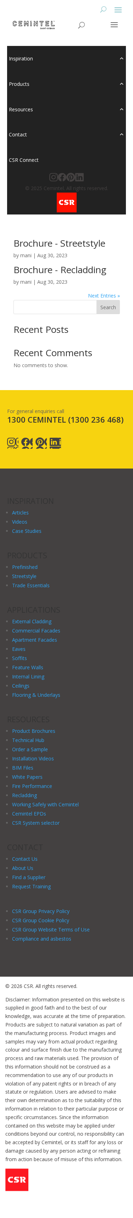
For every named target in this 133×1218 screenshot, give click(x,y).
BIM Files (22, 767)
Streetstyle (24, 576)
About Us (22, 868)
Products (19, 84)
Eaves (19, 649)
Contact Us (25, 858)
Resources (21, 109)
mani (26, 255)
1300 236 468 (96, 419)
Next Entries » (104, 295)
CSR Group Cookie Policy (40, 920)
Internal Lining (28, 676)
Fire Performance (32, 786)
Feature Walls (27, 667)
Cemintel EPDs (29, 813)
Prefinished (25, 567)
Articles (20, 512)
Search (108, 307)
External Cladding (31, 621)
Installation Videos (33, 758)
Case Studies (26, 531)
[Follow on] (12, 443)
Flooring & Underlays (36, 695)
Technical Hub (28, 740)
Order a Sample (30, 749)
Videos (19, 521)
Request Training (31, 886)
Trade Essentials (31, 585)
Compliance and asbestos (41, 938)
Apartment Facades (34, 639)
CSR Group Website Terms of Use (51, 929)
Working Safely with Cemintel (45, 804)
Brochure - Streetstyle (59, 243)
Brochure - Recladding (59, 269)
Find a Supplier (28, 877)
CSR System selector (36, 822)
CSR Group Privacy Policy (41, 911)
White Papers (27, 776)
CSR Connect (24, 160)
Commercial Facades (36, 630)
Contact (18, 134)
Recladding (24, 795)
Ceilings (20, 685)
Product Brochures (33, 731)
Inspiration (21, 58)
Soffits (19, 658)
